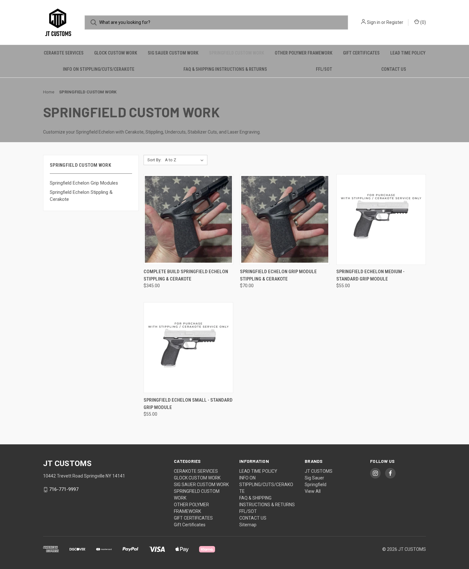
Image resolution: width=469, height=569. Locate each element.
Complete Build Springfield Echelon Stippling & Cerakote (186, 275)
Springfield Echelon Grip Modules (84, 183)
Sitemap (248, 524)
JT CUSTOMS (318, 471)
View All (313, 491)
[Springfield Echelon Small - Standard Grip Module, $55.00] (188, 347)
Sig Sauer (314, 477)
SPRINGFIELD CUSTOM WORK (236, 52)
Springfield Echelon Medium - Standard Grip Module (370, 275)
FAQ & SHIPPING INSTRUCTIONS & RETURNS (225, 69)
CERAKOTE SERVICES (64, 52)
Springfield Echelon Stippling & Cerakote (81, 195)
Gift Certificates (189, 524)
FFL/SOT (324, 69)
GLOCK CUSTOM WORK (115, 52)
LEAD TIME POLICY (408, 52)
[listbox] (185, 160)
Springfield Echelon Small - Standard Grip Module (188, 403)
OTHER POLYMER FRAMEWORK (303, 52)
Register (394, 22)
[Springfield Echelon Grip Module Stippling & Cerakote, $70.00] (284, 219)
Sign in (373, 22)
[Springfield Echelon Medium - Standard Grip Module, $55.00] (381, 219)
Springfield (315, 484)
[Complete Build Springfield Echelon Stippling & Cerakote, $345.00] (188, 219)
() (422, 22)
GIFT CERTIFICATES (361, 52)
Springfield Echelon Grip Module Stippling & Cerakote (278, 275)
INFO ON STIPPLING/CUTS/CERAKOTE (98, 69)
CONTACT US (393, 69)
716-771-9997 (63, 489)
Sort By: (154, 159)
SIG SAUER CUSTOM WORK (173, 52)
